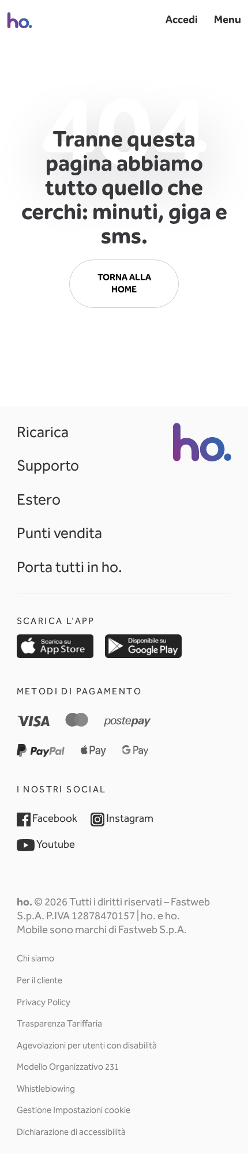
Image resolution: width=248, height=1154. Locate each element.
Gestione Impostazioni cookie (73, 1110)
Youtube (55, 844)
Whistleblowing (46, 1089)
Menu (227, 19)
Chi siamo (35, 958)
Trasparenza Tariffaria (59, 1023)
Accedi (182, 19)
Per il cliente (39, 980)
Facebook (54, 818)
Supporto (48, 465)
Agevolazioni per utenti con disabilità (87, 1045)
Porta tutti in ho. (69, 567)
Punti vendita (59, 533)
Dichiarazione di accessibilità (71, 1132)
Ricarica (43, 432)
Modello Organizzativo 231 (68, 1067)
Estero (39, 499)
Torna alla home (124, 283)
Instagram (128, 818)
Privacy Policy (43, 1002)
